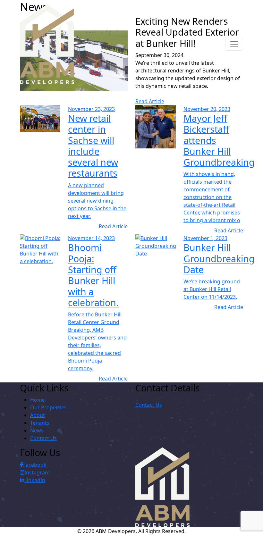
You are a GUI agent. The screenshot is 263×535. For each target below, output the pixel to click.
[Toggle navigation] (234, 44)
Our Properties (48, 407)
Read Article (149, 101)
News (37, 430)
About (37, 415)
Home (37, 399)
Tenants (39, 422)
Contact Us (43, 438)
